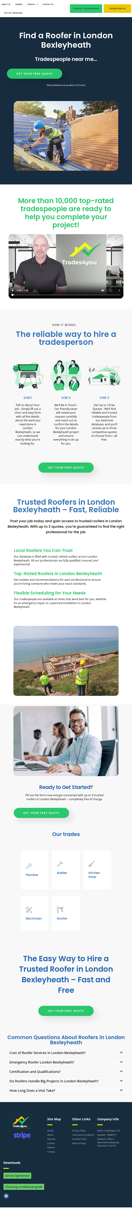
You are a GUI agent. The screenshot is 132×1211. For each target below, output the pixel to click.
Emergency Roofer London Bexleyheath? (41, 1062)
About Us (6, 4)
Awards (19, 4)
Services (31, 4)
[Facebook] (6, 1196)
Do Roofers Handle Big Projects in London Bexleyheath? (53, 1081)
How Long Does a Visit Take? (32, 1090)
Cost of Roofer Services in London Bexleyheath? (47, 1052)
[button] (66, 1053)
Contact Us (48, 4)
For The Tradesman (13, 13)
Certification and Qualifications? (35, 1071)
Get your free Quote (34, 73)
